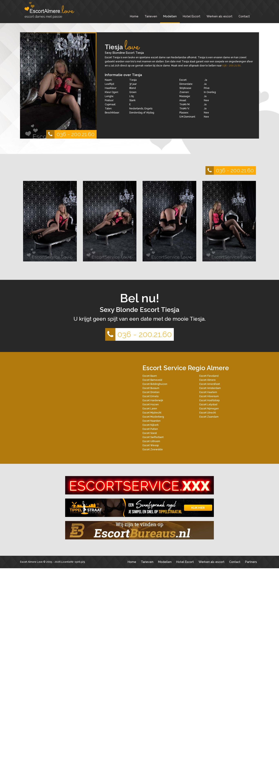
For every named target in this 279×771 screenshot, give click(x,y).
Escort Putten (150, 429)
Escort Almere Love (31, 561)
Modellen (170, 16)
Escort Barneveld (152, 380)
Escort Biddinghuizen (155, 384)
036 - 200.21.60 (76, 134)
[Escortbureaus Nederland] (139, 530)
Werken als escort (219, 16)
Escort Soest (150, 433)
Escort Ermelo (150, 396)
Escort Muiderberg (153, 416)
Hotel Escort (191, 16)
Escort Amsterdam (210, 388)
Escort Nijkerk (151, 425)
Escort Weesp (151, 445)
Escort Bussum (151, 388)
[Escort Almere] (53, 10)
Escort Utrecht (207, 412)
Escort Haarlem (208, 392)
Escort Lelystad (208, 404)
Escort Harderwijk (153, 400)
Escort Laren (150, 408)
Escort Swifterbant (153, 437)
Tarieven (151, 16)
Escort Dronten (151, 392)
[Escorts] (139, 508)
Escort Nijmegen (209, 408)
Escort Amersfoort (209, 384)
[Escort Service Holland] (139, 485)
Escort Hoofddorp (209, 400)
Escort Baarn (150, 375)
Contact (244, 16)
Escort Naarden (152, 420)
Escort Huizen (151, 404)
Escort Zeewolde (153, 449)
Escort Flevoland (209, 375)
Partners (251, 562)
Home (134, 16)
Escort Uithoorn (151, 441)
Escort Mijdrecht (152, 412)
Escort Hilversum (209, 396)
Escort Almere (207, 380)
